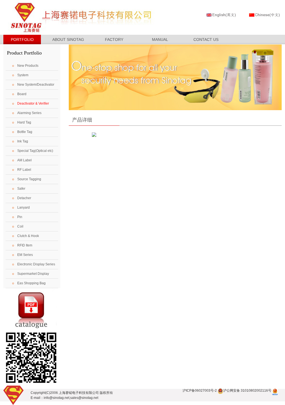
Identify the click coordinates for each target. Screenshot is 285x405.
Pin (19, 217)
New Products (27, 66)
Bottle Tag (24, 132)
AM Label (24, 160)
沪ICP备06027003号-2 (200, 390)
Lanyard (23, 207)
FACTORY (114, 39)
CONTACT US (205, 39)
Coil (20, 226)
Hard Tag (24, 122)
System (22, 75)
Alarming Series (29, 113)
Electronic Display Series (36, 264)
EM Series (25, 255)
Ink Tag (22, 141)
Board (21, 94)
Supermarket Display (33, 274)
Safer (21, 189)
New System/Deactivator (35, 85)
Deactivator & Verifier (33, 103)
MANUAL (160, 39)
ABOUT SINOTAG (68, 39)
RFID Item (24, 245)
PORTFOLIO (22, 39)
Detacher (24, 198)
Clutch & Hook (28, 236)
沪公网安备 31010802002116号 (247, 390)
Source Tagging (29, 179)
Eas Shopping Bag (31, 283)
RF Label (24, 170)
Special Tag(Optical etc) (35, 151)
